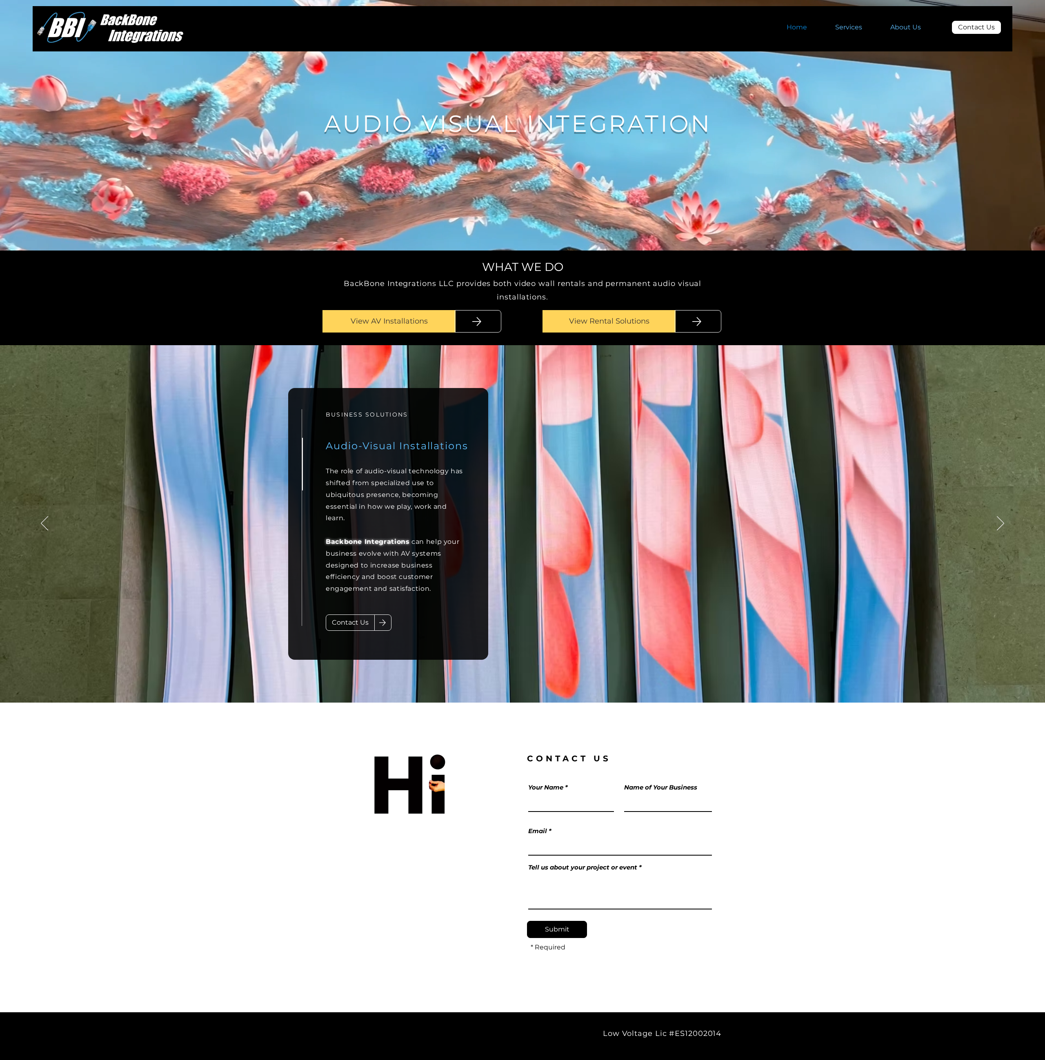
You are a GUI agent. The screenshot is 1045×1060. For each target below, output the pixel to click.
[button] (856, 27)
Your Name (545, 787)
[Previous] (44, 524)
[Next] (1000, 524)
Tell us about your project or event (582, 867)
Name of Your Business (660, 787)
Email (537, 831)
